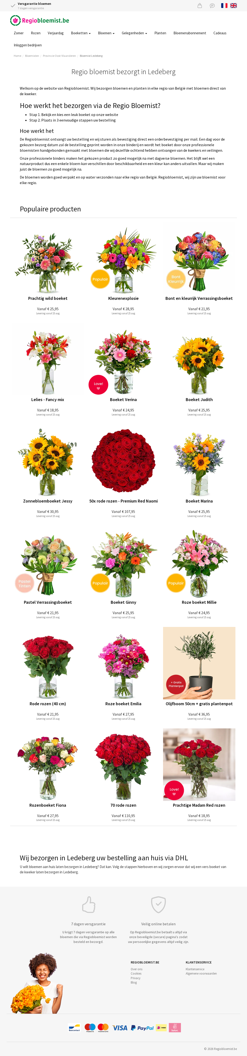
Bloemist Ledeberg (91, 55)
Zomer (19, 33)
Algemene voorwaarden (201, 973)
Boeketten (79, 33)
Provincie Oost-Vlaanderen (59, 55)
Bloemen (105, 33)
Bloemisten (32, 55)
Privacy (135, 978)
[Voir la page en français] (224, 5)
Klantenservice (195, 969)
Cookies (136, 973)
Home (17, 55)
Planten (160, 33)
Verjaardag (56, 33)
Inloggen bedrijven (28, 45)
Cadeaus (219, 33)
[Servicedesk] (212, 5)
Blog (134, 982)
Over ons (136, 969)
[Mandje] (200, 5)
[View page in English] (233, 5)
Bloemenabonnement (189, 33)
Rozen (36, 33)
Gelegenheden (133, 33)
